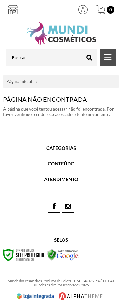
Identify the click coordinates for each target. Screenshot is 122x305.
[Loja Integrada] (35, 296)
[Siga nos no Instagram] (68, 206)
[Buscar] (89, 57)
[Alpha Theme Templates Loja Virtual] (81, 296)
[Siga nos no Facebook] (54, 206)
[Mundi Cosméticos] (61, 34)
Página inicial (19, 81)
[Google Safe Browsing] (63, 254)
